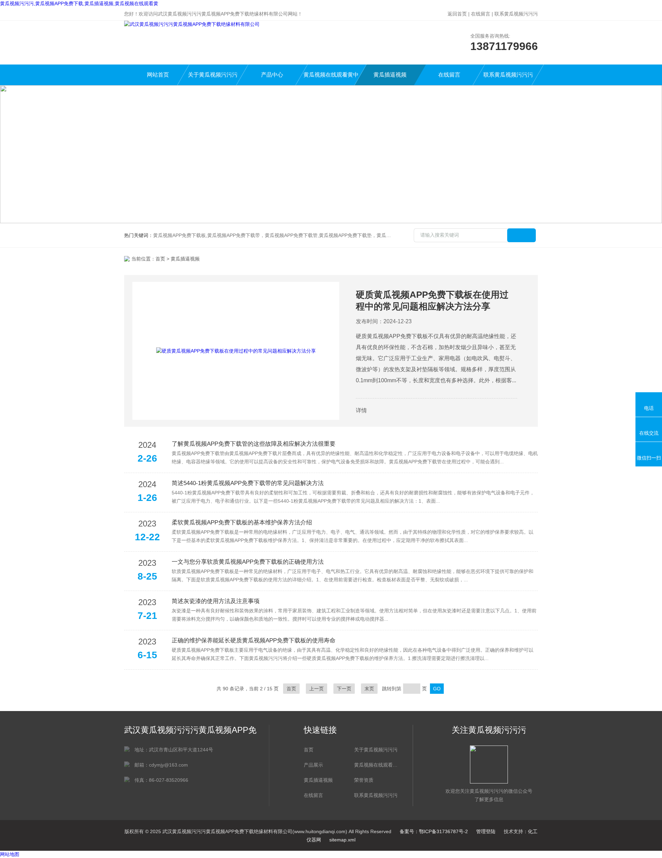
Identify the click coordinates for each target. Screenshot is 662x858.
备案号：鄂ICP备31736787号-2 (434, 831)
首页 (160, 259)
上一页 (316, 688)
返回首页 (457, 14)
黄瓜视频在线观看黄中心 (331, 78)
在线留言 (480, 14)
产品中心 (272, 75)
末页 (369, 688)
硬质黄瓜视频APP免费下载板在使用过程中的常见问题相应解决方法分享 (432, 300)
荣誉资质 (363, 780)
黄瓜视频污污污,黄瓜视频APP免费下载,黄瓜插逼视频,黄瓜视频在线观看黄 (79, 3)
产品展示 (313, 765)
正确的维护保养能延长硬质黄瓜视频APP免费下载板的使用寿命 (253, 640)
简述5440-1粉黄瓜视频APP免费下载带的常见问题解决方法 (248, 483)
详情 (361, 410)
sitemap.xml (342, 839)
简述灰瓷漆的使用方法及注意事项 (216, 601)
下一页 (344, 688)
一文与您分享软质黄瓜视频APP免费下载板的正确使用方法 (248, 562)
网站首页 (158, 75)
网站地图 (9, 854)
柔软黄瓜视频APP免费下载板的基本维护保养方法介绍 (242, 522)
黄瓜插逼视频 (390, 75)
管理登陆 (485, 831)
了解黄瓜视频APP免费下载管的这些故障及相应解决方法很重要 (253, 444)
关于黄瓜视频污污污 (213, 75)
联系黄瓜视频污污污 (516, 14)
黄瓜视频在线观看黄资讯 (376, 765)
